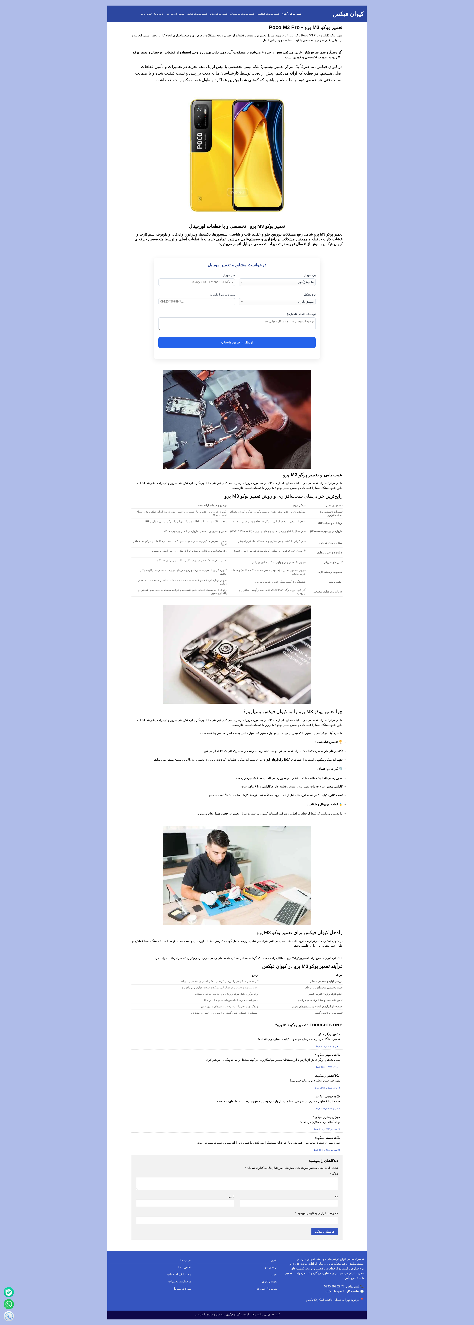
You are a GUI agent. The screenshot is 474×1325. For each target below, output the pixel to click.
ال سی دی (270, 1267)
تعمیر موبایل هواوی (197, 13)
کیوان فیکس (348, 14)
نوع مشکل (310, 294)
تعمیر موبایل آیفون (291, 13)
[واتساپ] (9, 1304)
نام (336, 1196)
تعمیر (274, 1274)
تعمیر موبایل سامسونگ (242, 13)
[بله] (9, 1292)
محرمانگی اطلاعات (179, 1274)
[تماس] (9, 1316)
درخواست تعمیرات (179, 1281)
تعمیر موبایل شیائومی (268, 13)
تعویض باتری (269, 1281)
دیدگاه (334, 1173)
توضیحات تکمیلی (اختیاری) (301, 314)
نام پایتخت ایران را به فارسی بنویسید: (316, 1213)
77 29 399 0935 (334, 1286)
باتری (274, 1260)
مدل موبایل (229, 275)
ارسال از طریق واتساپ (237, 342)
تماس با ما (146, 13)
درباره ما (158, 13)
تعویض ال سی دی (175, 13)
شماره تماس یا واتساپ (222, 294)
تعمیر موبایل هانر (218, 13)
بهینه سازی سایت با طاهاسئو (209, 1314)
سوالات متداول (182, 1288)
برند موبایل (310, 275)
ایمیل (231, 1196)
